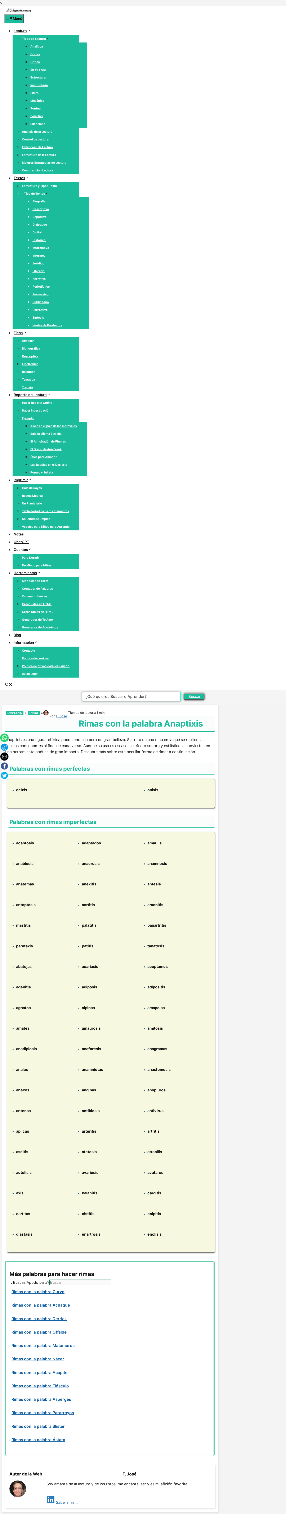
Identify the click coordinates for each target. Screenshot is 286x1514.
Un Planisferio (32, 503)
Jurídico (38, 263)
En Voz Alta (38, 69)
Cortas (35, 54)
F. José (61, 716)
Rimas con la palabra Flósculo (40, 1386)
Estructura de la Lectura (39, 155)
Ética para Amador (43, 457)
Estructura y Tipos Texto (39, 186)
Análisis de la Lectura (37, 131)
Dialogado (39, 224)
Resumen (28, 371)
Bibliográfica (31, 348)
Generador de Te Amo (37, 619)
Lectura (20, 31)
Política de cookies (35, 658)
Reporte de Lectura (30, 395)
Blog (17, 635)
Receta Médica (32, 495)
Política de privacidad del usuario (46, 666)
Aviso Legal (30, 673)
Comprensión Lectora (37, 170)
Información (24, 643)
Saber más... (67, 1502)
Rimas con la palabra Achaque (41, 1305)
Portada (14, 713)
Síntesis (38, 317)
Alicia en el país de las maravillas (53, 426)
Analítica (36, 46)
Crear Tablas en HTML (37, 612)
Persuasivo (40, 294)
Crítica (35, 62)
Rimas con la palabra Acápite (39, 1372)
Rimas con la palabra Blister (38, 1426)
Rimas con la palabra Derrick (39, 1318)
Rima (33, 713)
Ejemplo (28, 418)
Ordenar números (35, 596)
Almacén (28, 340)
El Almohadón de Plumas (48, 441)
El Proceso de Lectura (37, 147)
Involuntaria (39, 85)
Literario (38, 271)
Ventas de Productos (47, 325)
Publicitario (40, 302)
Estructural (38, 77)
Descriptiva (30, 356)
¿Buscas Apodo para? (30, 1282)
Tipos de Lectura (34, 38)
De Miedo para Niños (37, 565)
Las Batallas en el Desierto (48, 464)
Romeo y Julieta (41, 472)
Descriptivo (40, 209)
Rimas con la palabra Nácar (38, 1359)
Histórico (39, 240)
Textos (19, 178)
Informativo (40, 248)
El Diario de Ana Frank (46, 449)
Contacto (28, 650)
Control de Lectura (35, 139)
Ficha (18, 333)
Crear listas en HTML (37, 604)
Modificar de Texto (35, 581)
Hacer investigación (36, 410)
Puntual (35, 108)
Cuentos (21, 550)
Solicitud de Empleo (36, 519)
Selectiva (36, 116)
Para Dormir (30, 557)
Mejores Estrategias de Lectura (44, 162)
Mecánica (37, 100)
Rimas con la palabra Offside (39, 1332)
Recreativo (40, 309)
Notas (19, 534)
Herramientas (25, 573)
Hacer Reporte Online (37, 402)
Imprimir (21, 480)
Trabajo (27, 387)
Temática (28, 379)
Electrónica (30, 364)
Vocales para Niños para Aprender (46, 526)
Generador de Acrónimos (40, 627)
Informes (38, 255)
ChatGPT (21, 542)
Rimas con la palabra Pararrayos (43, 1412)
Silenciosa (37, 124)
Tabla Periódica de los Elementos (45, 511)
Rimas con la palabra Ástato (38, 1439)
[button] (8, 685)
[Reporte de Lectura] (18, 11)
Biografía (38, 201)
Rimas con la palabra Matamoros (43, 1345)
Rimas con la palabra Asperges (41, 1399)
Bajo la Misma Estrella (46, 433)
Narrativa (39, 278)
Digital (37, 232)
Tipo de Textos (34, 193)
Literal (34, 93)
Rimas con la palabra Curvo (38, 1291)
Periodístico (41, 286)
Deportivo (39, 217)
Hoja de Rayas (32, 488)
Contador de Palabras (37, 588)
